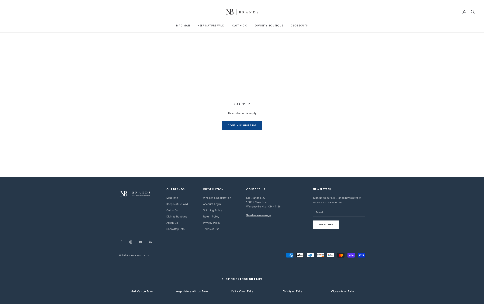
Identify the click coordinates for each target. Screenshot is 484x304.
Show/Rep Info (175, 229)
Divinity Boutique (269, 25)
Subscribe (326, 224)
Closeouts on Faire (342, 291)
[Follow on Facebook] (121, 242)
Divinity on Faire (292, 291)
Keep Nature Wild (211, 25)
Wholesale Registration (217, 197)
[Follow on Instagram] (131, 242)
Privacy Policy (211, 222)
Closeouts (299, 25)
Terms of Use (211, 229)
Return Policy (211, 216)
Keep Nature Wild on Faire (192, 291)
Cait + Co (239, 25)
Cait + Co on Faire (242, 291)
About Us (172, 222)
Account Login (212, 204)
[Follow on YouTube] (141, 242)
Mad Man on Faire (141, 291)
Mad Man (183, 25)
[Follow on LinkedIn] (150, 242)
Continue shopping (241, 125)
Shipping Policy (212, 210)
